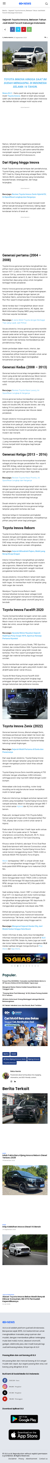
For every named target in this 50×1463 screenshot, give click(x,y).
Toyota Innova (9, 1062)
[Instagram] (11, 1081)
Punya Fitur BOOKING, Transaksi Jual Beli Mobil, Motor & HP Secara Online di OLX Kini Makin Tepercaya (24, 982)
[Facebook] (12, 29)
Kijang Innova (33, 1059)
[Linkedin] (15, 1081)
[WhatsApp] (29, 29)
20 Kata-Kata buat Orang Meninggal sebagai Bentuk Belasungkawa (23, 1000)
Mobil (14, 1054)
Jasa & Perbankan (8, 1294)
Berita (4, 10)
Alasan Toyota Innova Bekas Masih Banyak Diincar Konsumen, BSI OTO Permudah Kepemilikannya (23, 1299)
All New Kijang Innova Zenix (14, 1059)
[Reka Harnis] (5, 1076)
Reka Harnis (8, 37)
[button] (11, 966)
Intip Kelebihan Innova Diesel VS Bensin (21, 1227)
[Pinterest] (23, 29)
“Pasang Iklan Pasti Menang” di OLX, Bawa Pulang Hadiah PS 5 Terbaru (25, 994)
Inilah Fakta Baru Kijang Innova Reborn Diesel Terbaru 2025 (24, 1156)
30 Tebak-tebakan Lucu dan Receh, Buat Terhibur (22, 1005)
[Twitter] (18, 29)
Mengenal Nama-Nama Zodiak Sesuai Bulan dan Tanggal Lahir (21, 988)
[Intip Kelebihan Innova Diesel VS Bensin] (25, 1194)
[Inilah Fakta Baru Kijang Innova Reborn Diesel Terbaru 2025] (25, 1122)
